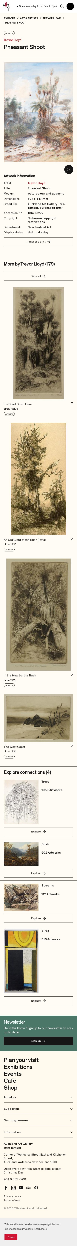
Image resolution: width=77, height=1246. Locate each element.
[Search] (62, 6)
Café (10, 1081)
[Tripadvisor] (28, 1188)
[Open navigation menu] (70, 6)
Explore (36, 831)
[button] (38, 351)
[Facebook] (6, 1188)
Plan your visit (21, 1060)
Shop (10, 1088)
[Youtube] (21, 1188)
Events (12, 1074)
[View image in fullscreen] (68, 169)
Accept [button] (11, 1237)
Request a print (36, 241)
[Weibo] (36, 1188)
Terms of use (12, 1200)
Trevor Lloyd (12, 40)
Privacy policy (12, 1196)
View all (36, 276)
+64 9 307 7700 (15, 1179)
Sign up (36, 1041)
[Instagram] (13, 1188)
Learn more (40, 1229)
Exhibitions (18, 1067)
